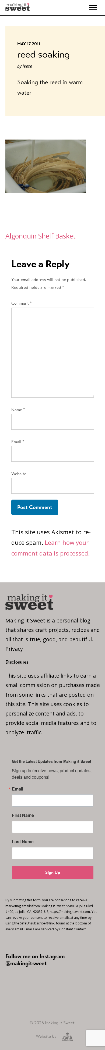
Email (17, 441)
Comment (21, 303)
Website (18, 473)
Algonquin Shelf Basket (40, 236)
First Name (23, 815)
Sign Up (52, 872)
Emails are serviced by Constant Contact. (55, 929)
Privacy (14, 648)
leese (27, 66)
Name (18, 409)
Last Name (23, 841)
